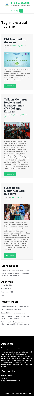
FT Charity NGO (25, 393)
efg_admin (8, 48)
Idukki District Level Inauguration (13, 313)
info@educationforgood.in (10, 381)
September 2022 (7, 292)
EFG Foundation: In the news (16, 40)
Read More (10, 86)
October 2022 (6, 288)
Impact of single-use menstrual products (15, 270)
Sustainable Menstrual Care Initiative (14, 191)
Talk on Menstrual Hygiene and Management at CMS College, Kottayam (16, 105)
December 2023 (6, 285)
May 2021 (4, 295)
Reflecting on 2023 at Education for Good (15, 306)
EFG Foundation (20, 3)
